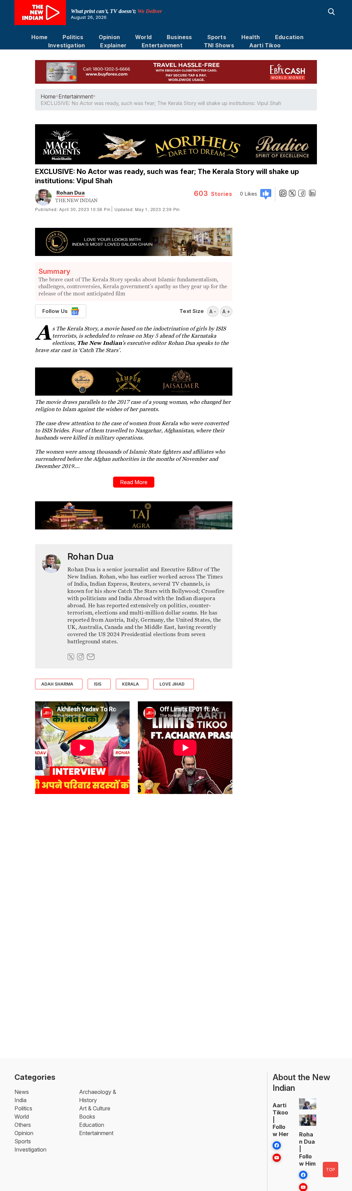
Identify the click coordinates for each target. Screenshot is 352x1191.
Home (39, 37)
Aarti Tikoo (264, 45)
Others (22, 1124)
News (21, 1091)
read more (133, 482)
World (143, 37)
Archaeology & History (97, 1096)
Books (87, 1116)
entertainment (75, 96)
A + (226, 311)
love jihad (172, 684)
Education (289, 37)
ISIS (97, 684)
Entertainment (162, 45)
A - (212, 311)
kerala (130, 684)
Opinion (109, 37)
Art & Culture (94, 1108)
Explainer (113, 45)
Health (250, 37)
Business (179, 37)
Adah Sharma (57, 684)
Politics (73, 37)
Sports (216, 37)
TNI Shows (219, 45)
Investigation (66, 45)
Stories (213, 193)
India (20, 1100)
